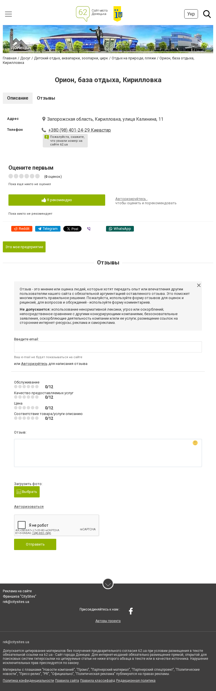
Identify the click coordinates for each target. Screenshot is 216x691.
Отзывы (46, 98)
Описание (17, 98)
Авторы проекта (108, 621)
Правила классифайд (97, 681)
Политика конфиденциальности (28, 681)
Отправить (35, 544)
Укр (191, 14)
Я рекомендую (59, 200)
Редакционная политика (136, 681)
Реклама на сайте (17, 591)
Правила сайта (67, 681)
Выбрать (29, 492)
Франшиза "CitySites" (19, 596)
